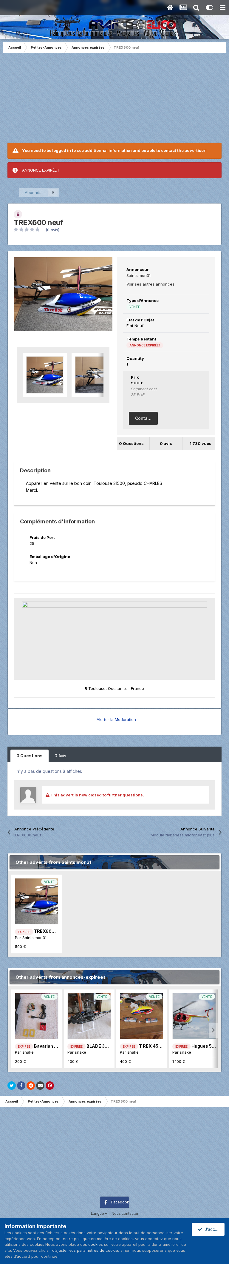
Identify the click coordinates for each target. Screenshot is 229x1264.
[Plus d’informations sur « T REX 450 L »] (141, 1016)
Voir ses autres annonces (150, 284)
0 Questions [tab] (29, 755)
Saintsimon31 (138, 275)
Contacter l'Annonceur (146, 418)
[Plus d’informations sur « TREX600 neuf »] (36, 901)
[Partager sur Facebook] (21, 1085)
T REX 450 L (152, 1046)
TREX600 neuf (49, 931)
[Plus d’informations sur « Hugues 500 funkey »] (194, 1016)
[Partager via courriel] (40, 1085)
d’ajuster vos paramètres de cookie (85, 1250)
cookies (95, 1244)
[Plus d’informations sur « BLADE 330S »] (89, 1016)
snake (28, 1052)
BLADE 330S (99, 1046)
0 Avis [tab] (60, 755)
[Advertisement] (114, 101)
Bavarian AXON (50, 1046)
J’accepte (213, 1229)
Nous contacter (125, 1213)
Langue (98, 1213)
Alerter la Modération (116, 719)
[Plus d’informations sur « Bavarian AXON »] (36, 1016)
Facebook (120, 1202)
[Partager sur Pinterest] (50, 1085)
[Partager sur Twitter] (11, 1085)
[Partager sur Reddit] (31, 1085)
